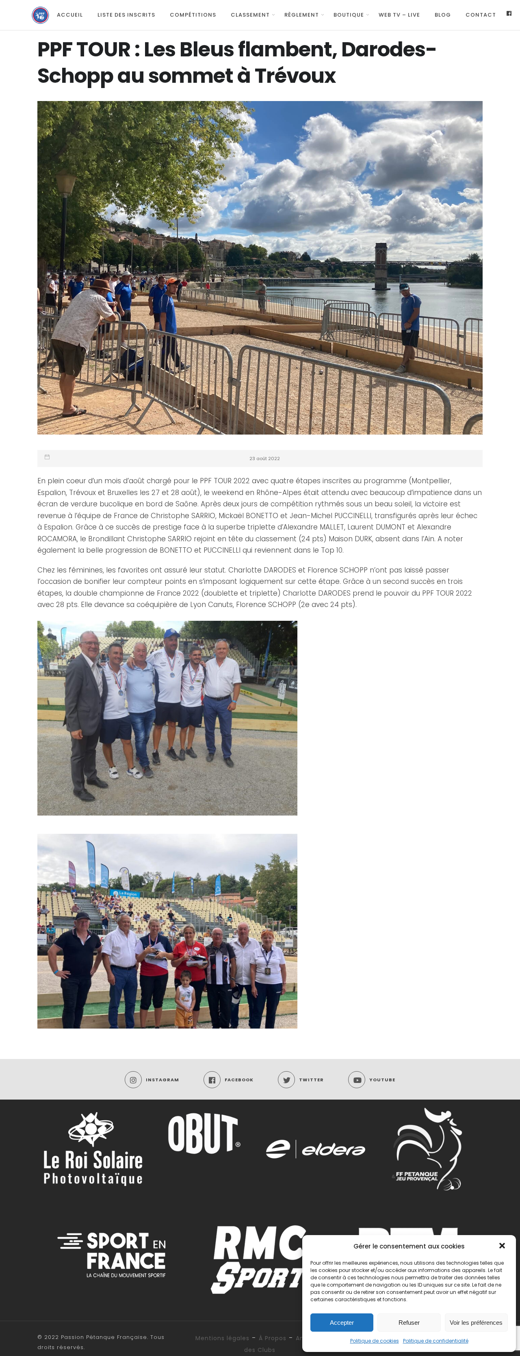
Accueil (70, 15)
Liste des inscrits (126, 15)
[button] (503, 1246)
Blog (443, 15)
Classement (250, 15)
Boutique (349, 15)
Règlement (301, 15)
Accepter (342, 1322)
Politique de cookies (374, 1340)
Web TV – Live (399, 15)
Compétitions (193, 15)
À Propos (272, 1338)
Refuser (409, 1322)
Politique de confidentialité (435, 1340)
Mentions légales (222, 1338)
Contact (481, 15)
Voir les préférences (476, 1322)
